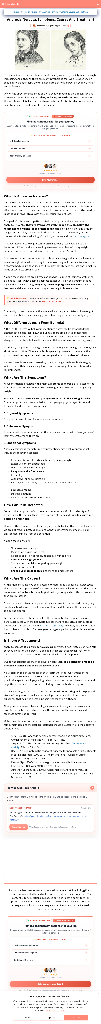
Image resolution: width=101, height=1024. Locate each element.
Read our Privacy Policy (56, 1010)
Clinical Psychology (32, 12)
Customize (25, 1017)
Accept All (76, 1017)
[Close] (98, 993)
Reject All (51, 1017)
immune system (82, 236)
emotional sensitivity (51, 625)
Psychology (17, 12)
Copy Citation (19, 827)
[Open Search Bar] (98, 4)
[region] (50, 1007)
